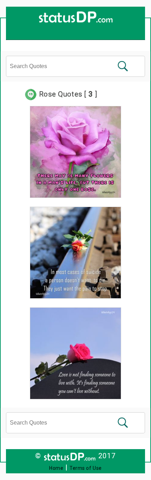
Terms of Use (86, 468)
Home (56, 468)
